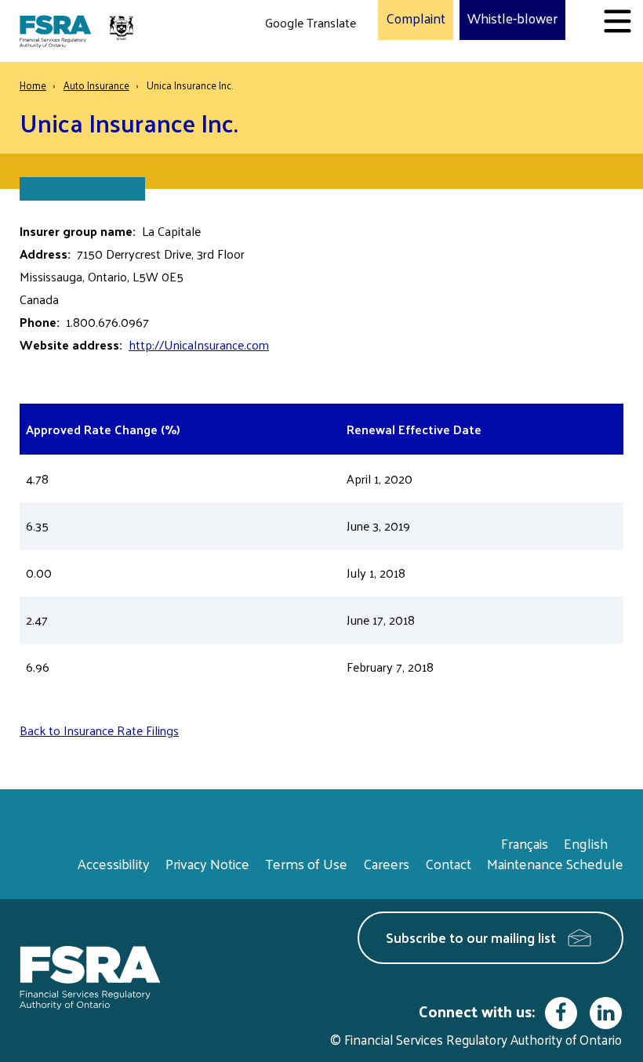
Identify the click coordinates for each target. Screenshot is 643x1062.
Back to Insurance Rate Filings (99, 730)
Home (33, 85)
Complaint (415, 19)
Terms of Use (306, 863)
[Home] (78, 31)
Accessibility (114, 863)
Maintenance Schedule (555, 863)
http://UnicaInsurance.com (199, 344)
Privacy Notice (207, 863)
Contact (448, 863)
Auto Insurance (96, 85)
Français (524, 843)
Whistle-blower (512, 19)
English (586, 843)
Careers (386, 863)
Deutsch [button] (291, 59)
